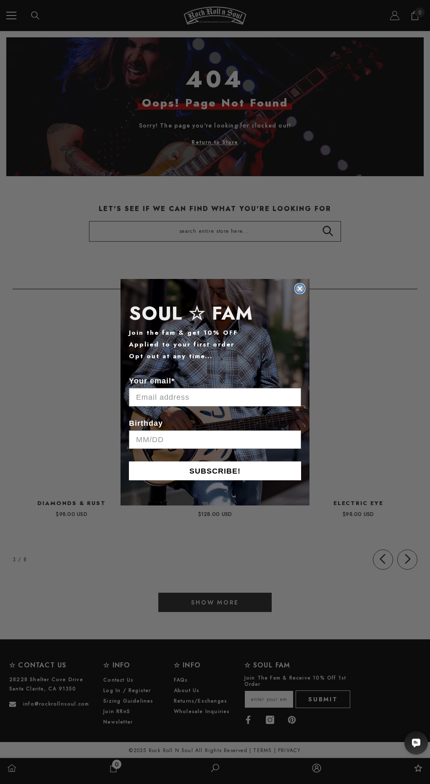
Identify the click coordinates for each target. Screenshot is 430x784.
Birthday (146, 423)
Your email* (152, 381)
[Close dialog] (299, 288)
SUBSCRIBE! (215, 471)
